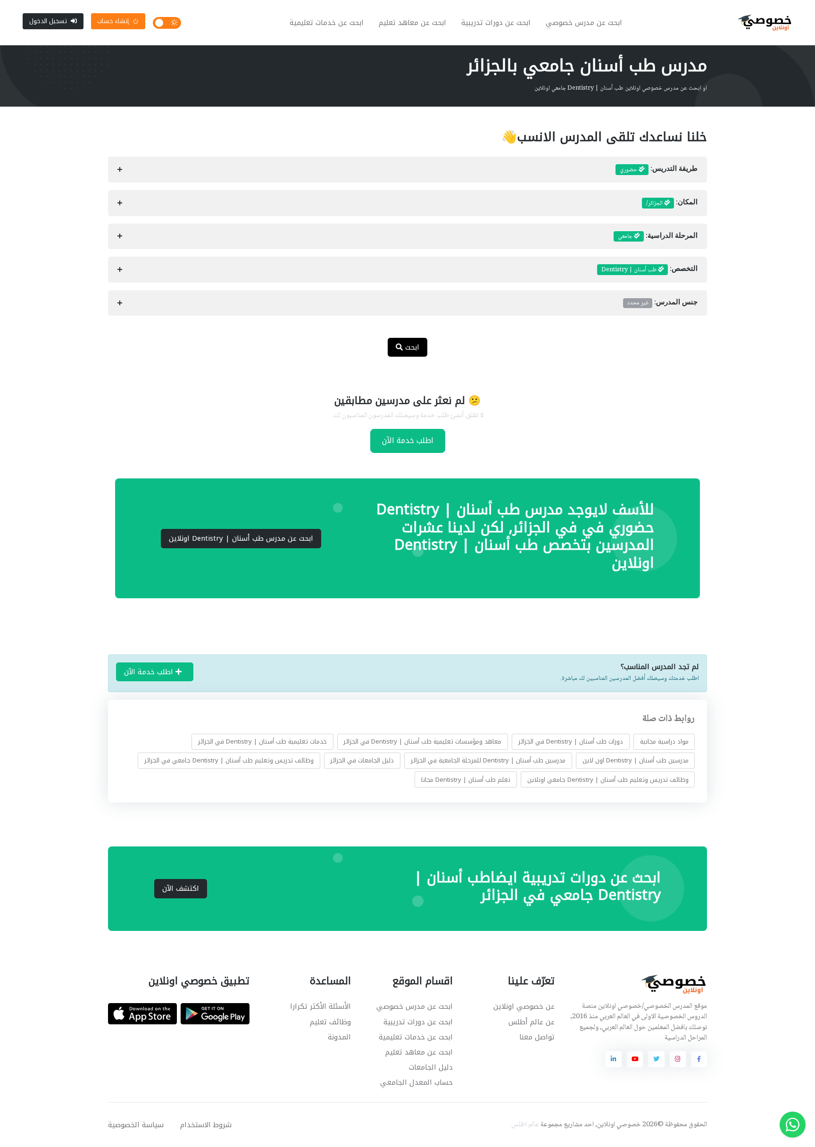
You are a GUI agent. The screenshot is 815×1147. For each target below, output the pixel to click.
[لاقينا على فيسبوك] (699, 1059)
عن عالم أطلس (531, 1022)
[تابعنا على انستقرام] (678, 1059)
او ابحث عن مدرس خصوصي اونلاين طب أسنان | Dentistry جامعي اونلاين (620, 88)
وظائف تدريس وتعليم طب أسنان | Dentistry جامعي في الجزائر (229, 760)
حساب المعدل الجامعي (416, 1082)
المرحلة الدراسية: (658, 236)
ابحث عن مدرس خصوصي (584, 22)
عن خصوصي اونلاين (524, 1006)
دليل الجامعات (431, 1067)
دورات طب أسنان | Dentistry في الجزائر (570, 741)
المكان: (672, 203)
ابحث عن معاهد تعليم (412, 22)
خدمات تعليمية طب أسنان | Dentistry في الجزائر (262, 741)
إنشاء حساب (113, 21)
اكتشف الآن (180, 888)
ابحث (411, 347)
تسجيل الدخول (48, 21)
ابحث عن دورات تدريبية (496, 22)
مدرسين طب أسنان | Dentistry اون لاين (635, 760)
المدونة (339, 1037)
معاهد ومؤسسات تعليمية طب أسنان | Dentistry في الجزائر (422, 741)
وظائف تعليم (330, 1022)
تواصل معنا (537, 1037)
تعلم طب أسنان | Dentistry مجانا (465, 780)
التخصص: (649, 270)
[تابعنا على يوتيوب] (635, 1059)
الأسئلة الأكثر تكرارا (320, 1006)
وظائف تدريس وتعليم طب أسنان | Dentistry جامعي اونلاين (608, 780)
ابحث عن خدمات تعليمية (327, 22)
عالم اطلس (525, 1125)
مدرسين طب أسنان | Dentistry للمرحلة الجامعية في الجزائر (488, 760)
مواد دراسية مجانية (664, 741)
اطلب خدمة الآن (407, 440)
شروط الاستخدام (206, 1124)
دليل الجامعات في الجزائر (362, 760)
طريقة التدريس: (659, 170)
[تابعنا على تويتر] (656, 1059)
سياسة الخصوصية (136, 1124)
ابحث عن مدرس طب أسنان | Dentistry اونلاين (241, 538)
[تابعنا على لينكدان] (614, 1059)
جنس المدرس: (662, 303)
